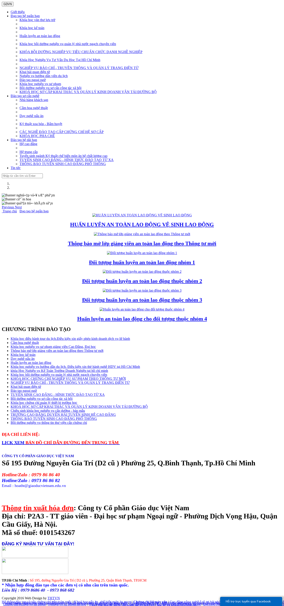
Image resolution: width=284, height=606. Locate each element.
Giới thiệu (18, 12)
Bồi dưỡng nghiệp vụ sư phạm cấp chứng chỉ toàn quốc (201, 603)
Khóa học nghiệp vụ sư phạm (40, 84)
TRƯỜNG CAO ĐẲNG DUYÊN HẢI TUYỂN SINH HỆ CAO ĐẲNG (63, 415)
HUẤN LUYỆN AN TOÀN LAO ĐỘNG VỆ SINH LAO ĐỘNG (142, 224)
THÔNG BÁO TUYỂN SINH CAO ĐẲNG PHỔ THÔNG (63, 164)
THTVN (53, 598)
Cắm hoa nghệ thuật (34, 108)
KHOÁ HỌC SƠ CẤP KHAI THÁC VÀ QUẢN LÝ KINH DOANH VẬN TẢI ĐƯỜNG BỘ (88, 92)
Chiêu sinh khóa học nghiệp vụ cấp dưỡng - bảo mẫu (48, 411)
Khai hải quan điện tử (35, 72)
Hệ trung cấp (29, 152)
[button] (8, 207)
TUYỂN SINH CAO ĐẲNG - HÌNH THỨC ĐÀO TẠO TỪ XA (67, 160)
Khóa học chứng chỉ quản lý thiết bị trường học (44, 403)
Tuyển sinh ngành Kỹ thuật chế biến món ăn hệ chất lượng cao (63, 156)
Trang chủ (9, 211)
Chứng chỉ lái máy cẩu (150, 602)
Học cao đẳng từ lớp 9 (138, 604)
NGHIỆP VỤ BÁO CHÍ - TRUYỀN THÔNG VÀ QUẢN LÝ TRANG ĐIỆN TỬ (79, 68)
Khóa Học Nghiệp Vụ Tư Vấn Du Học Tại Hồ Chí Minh (60, 60)
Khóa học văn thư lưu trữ (37, 20)
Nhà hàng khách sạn (34, 100)
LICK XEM (14, 442)
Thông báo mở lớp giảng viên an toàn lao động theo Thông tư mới (142, 243)
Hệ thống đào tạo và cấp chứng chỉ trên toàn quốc (37, 602)
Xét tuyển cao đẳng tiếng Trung (178, 604)
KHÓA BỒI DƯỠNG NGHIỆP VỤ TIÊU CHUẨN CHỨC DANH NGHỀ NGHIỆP (81, 52)
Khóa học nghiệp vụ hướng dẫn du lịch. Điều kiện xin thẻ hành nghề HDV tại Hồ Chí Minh (75, 367)
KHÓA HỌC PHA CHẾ (37, 136)
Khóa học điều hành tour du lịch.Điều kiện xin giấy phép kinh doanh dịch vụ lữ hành (70, 339)
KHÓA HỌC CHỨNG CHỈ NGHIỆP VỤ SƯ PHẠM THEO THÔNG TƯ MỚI (68, 379)
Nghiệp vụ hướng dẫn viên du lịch (44, 76)
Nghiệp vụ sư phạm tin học (67, 604)
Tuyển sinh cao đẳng (144, 603)
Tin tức (16, 168)
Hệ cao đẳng (28, 144)
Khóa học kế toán (32, 28)
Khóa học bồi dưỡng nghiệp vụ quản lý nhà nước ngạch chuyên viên (68, 44)
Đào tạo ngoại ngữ (33, 80)
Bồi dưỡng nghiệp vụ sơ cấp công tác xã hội (50, 88)
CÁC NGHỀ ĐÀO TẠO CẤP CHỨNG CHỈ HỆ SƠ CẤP (62, 132)
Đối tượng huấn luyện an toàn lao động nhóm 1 (142, 262)
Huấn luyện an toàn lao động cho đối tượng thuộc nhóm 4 (142, 319)
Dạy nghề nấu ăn (31, 116)
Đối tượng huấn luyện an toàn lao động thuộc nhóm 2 (142, 281)
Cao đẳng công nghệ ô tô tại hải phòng (197, 602)
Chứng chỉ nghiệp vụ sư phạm (24, 604)
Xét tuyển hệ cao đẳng (104, 604)
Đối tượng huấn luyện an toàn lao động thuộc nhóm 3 (142, 300)
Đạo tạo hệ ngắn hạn (25, 16)
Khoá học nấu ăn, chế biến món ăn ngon (102, 602)
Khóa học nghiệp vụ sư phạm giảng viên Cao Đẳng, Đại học (53, 347)
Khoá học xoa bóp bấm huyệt (44, 603)
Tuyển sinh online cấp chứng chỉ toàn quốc (97, 603)
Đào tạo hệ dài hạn (24, 140)
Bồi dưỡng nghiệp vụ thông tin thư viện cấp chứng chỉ (49, 423)
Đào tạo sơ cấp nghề (25, 96)
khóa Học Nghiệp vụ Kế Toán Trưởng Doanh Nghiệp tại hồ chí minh (59, 371)
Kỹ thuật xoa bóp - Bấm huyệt (41, 124)
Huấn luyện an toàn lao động (40, 36)
